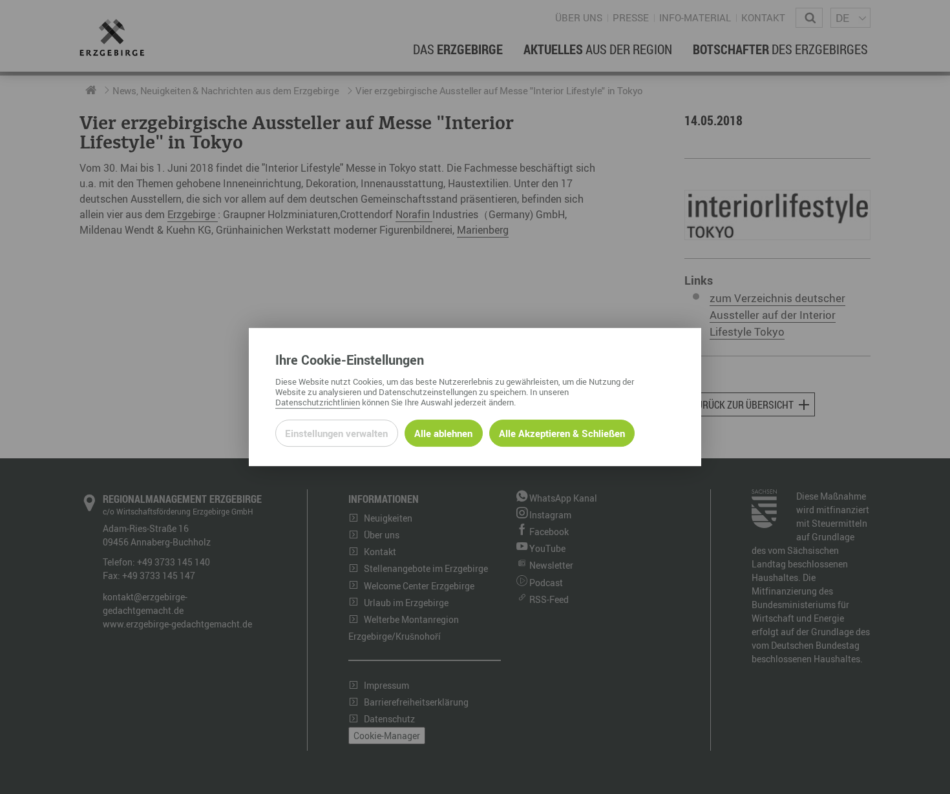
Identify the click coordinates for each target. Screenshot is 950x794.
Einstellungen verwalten (336, 433)
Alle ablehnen (443, 433)
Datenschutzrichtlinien (317, 402)
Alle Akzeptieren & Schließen (562, 433)
